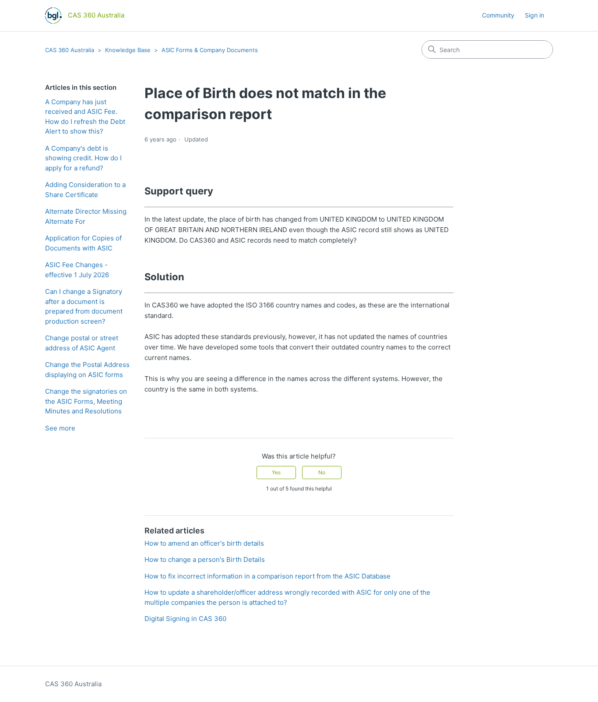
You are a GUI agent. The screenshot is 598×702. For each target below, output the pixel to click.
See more (60, 428)
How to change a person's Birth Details (204, 559)
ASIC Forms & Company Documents (210, 49)
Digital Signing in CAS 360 (185, 618)
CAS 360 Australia (69, 49)
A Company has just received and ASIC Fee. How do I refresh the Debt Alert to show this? (85, 117)
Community (498, 15)
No (321, 472)
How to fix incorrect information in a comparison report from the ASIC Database (267, 576)
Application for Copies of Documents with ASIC (83, 243)
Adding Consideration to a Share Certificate (85, 189)
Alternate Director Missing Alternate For (86, 216)
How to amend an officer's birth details (204, 543)
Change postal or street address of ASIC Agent (81, 343)
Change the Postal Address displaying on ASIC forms (87, 369)
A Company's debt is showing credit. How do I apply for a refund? (83, 158)
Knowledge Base (128, 49)
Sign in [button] (534, 15)
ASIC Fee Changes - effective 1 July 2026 (77, 270)
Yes (276, 472)
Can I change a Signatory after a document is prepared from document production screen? (84, 306)
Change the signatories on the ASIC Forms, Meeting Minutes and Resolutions (86, 401)
